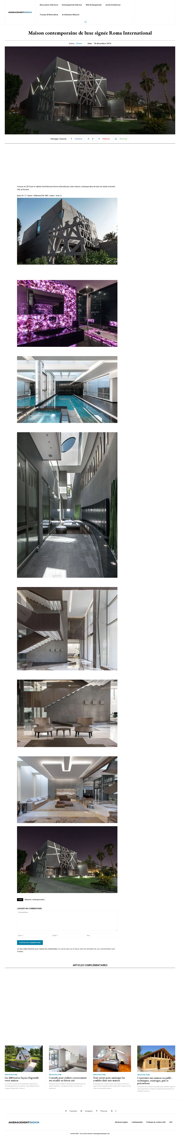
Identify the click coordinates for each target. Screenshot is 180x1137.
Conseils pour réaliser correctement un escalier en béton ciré (68, 1079)
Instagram (88, 1111)
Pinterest (103, 1111)
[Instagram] (81, 1111)
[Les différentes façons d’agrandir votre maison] (24, 1058)
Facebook (73, 1111)
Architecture (11, 1074)
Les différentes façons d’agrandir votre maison (22, 1079)
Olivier (79, 43)
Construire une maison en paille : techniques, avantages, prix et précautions (154, 1080)
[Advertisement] (67, 168)
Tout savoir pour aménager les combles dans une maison (109, 1079)
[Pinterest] (97, 1111)
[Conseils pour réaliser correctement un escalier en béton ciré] (68, 1058)
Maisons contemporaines (35, 899)
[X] (112, 1111)
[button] (85, 21)
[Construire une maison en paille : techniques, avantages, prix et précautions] (156, 1058)
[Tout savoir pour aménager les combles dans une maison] (112, 1058)
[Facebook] (66, 1111)
